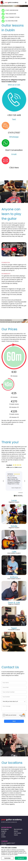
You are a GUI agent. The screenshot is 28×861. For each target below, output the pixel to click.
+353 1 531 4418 (14, 115)
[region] (14, 481)
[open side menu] (25, 2)
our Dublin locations (9, 65)
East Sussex (17, 833)
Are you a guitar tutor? (8, 843)
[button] (3, 481)
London (3, 837)
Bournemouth (18, 829)
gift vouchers (14, 420)
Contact (3, 845)
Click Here (14, 167)
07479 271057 (14, 132)
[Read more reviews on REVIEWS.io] (18, 496)
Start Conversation (14, 150)
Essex (3, 835)
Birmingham (5, 829)
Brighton (3, 831)
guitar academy (11, 2)
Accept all (21, 858)
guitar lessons (8, 47)
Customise (7, 858)
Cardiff (3, 833)
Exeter (16, 835)
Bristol (16, 831)
